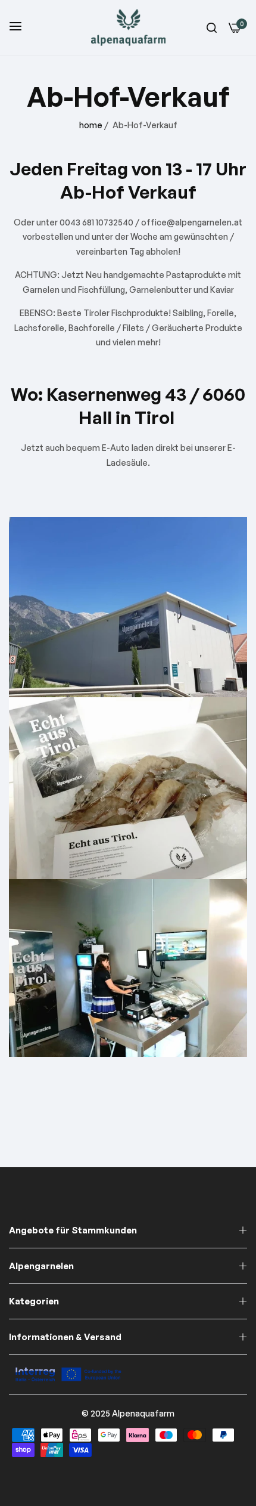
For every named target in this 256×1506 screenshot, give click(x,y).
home (90, 125)
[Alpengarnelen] (128, 27)
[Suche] (212, 27)
